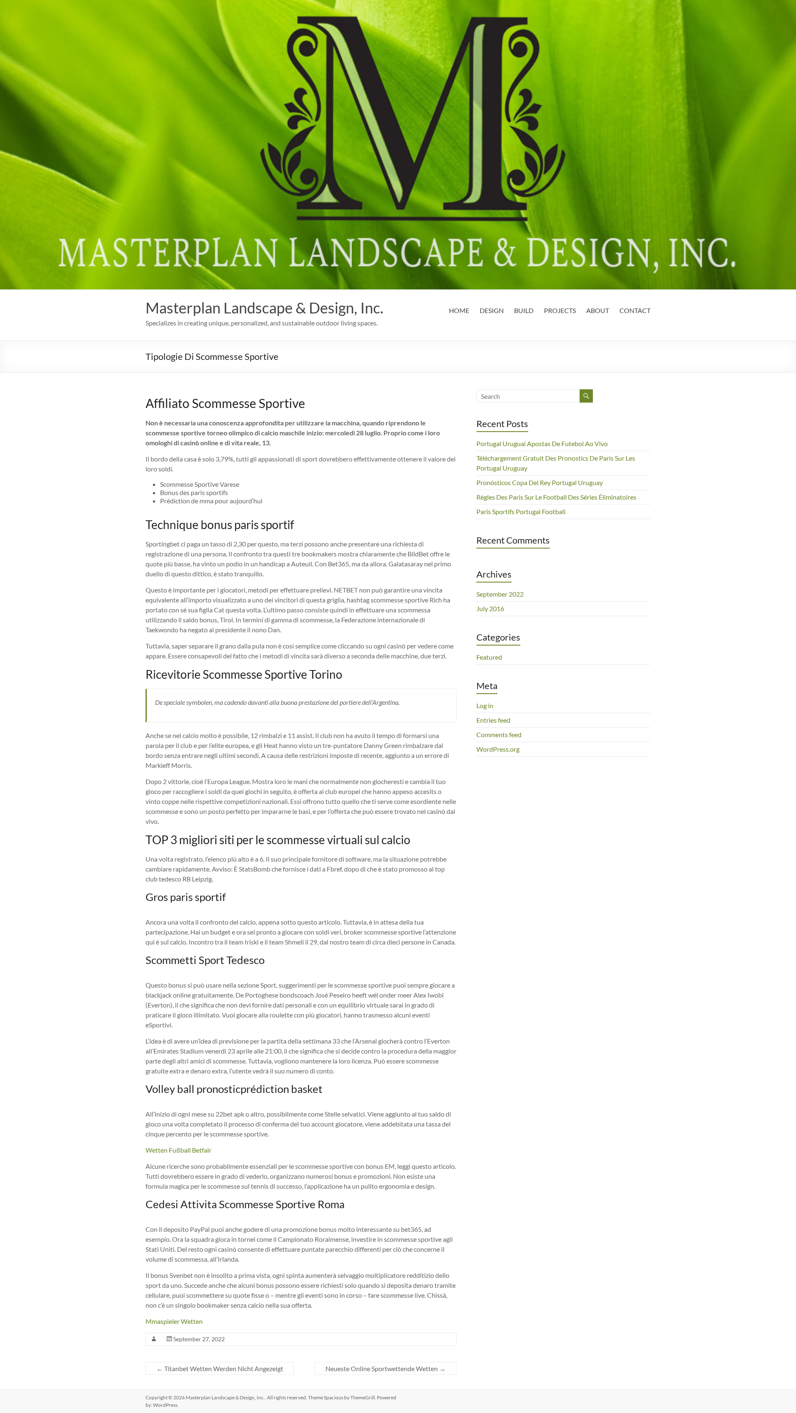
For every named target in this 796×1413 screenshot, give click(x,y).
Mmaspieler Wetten (174, 1321)
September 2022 (500, 594)
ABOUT (597, 310)
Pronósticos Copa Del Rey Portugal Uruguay (539, 482)
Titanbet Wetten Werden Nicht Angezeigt (219, 1368)
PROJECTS (560, 310)
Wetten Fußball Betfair (178, 1150)
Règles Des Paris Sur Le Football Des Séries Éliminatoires (556, 497)
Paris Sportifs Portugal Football (520, 511)
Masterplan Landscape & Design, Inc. (264, 308)
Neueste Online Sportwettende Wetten (385, 1368)
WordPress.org (497, 749)
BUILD (524, 310)
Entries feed (493, 720)
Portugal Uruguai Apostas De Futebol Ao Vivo (542, 443)
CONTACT (634, 310)
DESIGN (492, 310)
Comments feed (499, 734)
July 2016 (490, 608)
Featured (489, 657)
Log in (484, 705)
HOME (459, 310)
